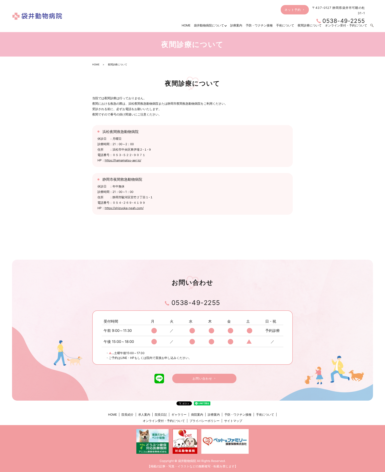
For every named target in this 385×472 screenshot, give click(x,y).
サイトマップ (233, 421)
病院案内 (197, 414)
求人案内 (144, 414)
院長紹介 (128, 414)
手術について (265, 414)
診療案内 (236, 25)
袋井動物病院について (209, 25)
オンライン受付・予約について (164, 421)
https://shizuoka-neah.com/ (124, 208)
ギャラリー (178, 414)
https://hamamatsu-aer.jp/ (123, 160)
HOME (186, 25)
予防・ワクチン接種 (259, 25)
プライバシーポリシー (204, 421)
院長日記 (161, 414)
